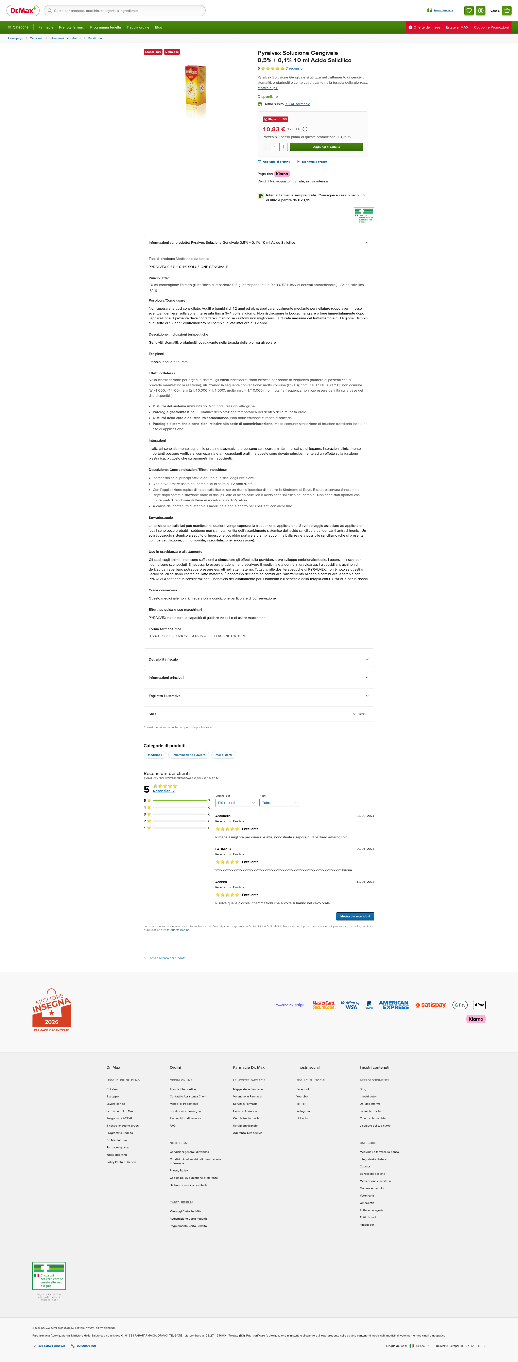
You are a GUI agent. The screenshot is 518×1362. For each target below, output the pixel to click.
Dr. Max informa (370, 1103)
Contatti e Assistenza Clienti (188, 1096)
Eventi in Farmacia (245, 1111)
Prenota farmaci (72, 27)
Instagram (303, 1111)
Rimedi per (367, 1224)
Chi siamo (112, 1089)
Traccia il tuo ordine (183, 1089)
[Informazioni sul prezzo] (304, 129)
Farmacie (45, 27)
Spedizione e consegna (185, 1111)
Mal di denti (224, 754)
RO (484, 1345)
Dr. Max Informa (116, 1140)
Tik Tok (301, 1103)
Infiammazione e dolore (189, 754)
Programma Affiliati (119, 1118)
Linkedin (302, 1118)
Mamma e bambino (372, 1188)
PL (478, 1345)
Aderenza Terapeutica (247, 1132)
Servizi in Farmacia (245, 1103)
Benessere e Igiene (372, 1173)
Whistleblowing (116, 1154)
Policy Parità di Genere (121, 1162)
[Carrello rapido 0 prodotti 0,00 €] (507, 10)
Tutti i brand (368, 1217)
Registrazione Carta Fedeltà (188, 1218)
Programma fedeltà (105, 27)
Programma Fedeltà (119, 1132)
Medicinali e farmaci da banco (379, 1151)
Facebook (303, 1089)
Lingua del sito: (396, 1345)
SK (472, 1345)
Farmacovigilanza (118, 1147)
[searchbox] (125, 10)
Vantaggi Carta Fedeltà (185, 1211)
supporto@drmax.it (51, 1345)
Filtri (263, 795)
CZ (467, 1345)
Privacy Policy (179, 1170)
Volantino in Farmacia (247, 1096)
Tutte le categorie (371, 1210)
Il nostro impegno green (122, 1125)
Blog (158, 27)
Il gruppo (112, 1096)
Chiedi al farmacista (373, 1118)
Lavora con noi (116, 1103)
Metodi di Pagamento (184, 1103)
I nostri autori (368, 1096)
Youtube (302, 1096)
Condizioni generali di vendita (189, 1151)
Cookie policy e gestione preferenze (194, 1177)
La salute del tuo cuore (375, 1125)
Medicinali (155, 754)
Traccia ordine (138, 27)
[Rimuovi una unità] (267, 147)
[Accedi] (480, 10)
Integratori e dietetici (373, 1159)
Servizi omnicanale (245, 1125)
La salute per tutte (372, 1111)
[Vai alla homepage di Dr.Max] (23, 10)
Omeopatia (367, 1202)
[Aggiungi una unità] (284, 147)
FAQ (172, 1125)
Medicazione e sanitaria (375, 1181)
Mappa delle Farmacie (248, 1089)
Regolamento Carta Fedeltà (188, 1225)
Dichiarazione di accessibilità (189, 1185)
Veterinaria (367, 1195)
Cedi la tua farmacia (246, 1118)
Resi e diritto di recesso (185, 1118)
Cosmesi (365, 1166)
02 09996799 (86, 1345)
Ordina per (223, 795)
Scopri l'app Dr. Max (119, 1111)
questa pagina (179, 929)
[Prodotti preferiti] (469, 10)
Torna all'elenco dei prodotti (166, 958)
